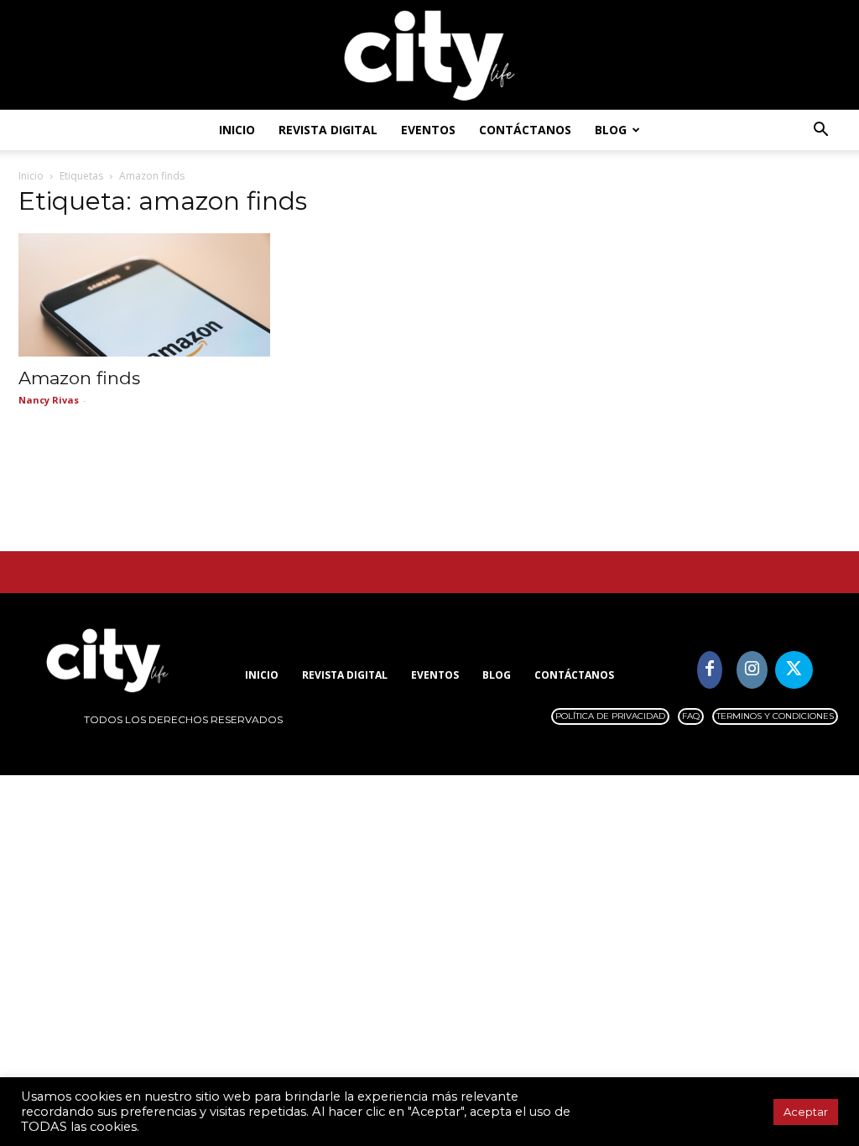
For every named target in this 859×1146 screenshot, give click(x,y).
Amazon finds (79, 377)
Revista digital (328, 130)
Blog (611, 130)
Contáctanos (525, 130)
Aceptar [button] (806, 1111)
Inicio (237, 130)
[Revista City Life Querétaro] (429, 56)
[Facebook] (710, 669)
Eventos (428, 130)
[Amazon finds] (144, 295)
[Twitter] (794, 669)
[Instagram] (752, 669)
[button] (820, 131)
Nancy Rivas (48, 399)
